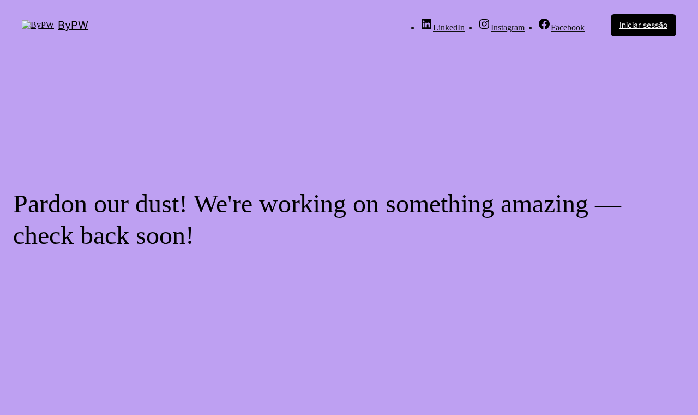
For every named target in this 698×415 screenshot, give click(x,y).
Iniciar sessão (643, 24)
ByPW (73, 25)
